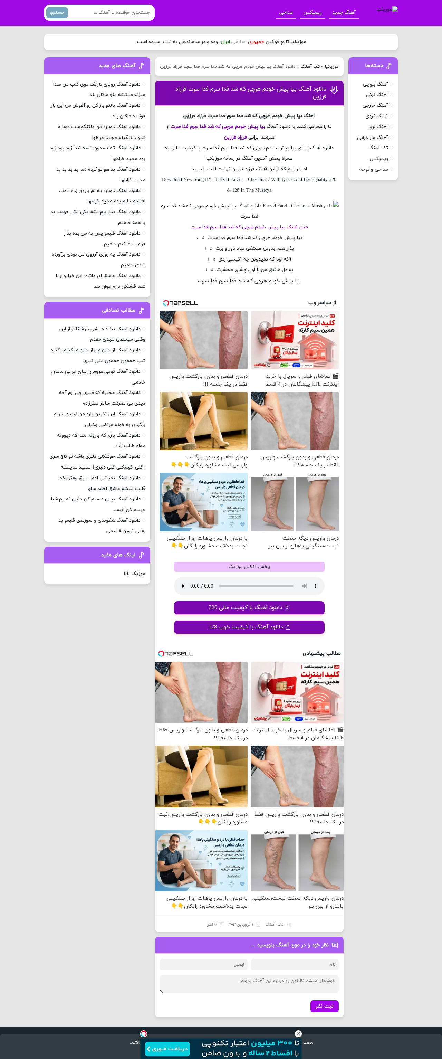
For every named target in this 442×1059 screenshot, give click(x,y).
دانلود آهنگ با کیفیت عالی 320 (245, 608)
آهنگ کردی (376, 116)
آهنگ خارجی (375, 105)
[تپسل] (143, 1033)
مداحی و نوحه (373, 169)
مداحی (286, 12)
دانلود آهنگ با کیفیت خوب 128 (246, 627)
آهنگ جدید (344, 12)
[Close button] (298, 1033)
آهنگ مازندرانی (372, 137)
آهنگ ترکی (377, 95)
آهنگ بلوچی (375, 84)
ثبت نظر (325, 1006)
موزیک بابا (134, 573)
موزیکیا (332, 67)
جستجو (57, 12)
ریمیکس (312, 12)
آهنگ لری (378, 127)
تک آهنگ (310, 67)
